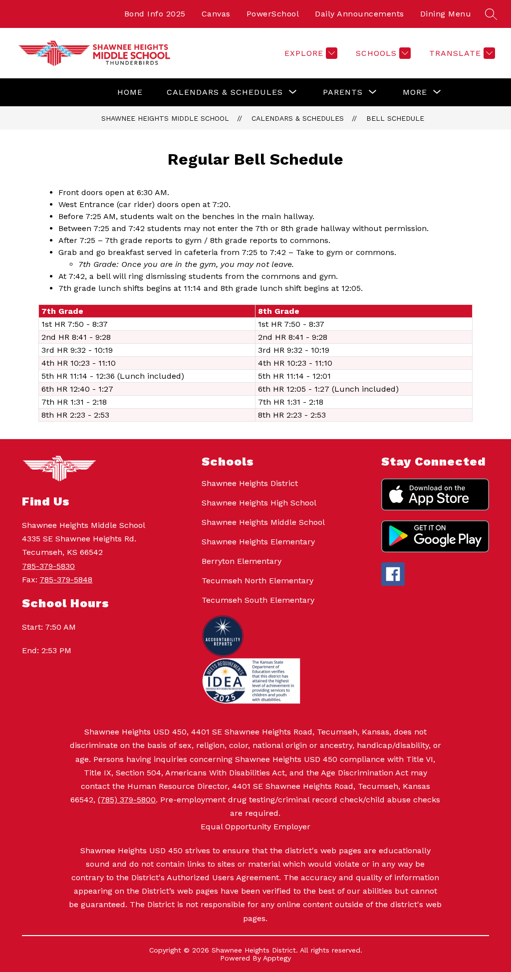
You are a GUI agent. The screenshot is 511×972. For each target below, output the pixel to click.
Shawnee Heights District (250, 483)
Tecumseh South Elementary (258, 600)
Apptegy (277, 958)
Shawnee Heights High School (259, 502)
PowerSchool (273, 13)
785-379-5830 (48, 566)
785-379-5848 (65, 579)
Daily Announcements (359, 13)
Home (130, 92)
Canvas (216, 13)
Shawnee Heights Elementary (258, 541)
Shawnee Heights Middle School (165, 118)
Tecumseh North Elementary (257, 580)
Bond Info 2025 (155, 13)
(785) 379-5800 (127, 799)
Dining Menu (446, 13)
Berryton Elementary (241, 561)
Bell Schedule (395, 118)
